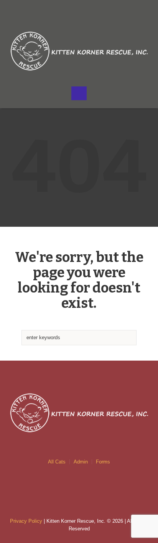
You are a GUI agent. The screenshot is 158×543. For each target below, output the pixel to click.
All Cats (57, 461)
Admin (81, 461)
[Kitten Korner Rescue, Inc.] (79, 51)
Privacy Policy (26, 521)
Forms (103, 461)
